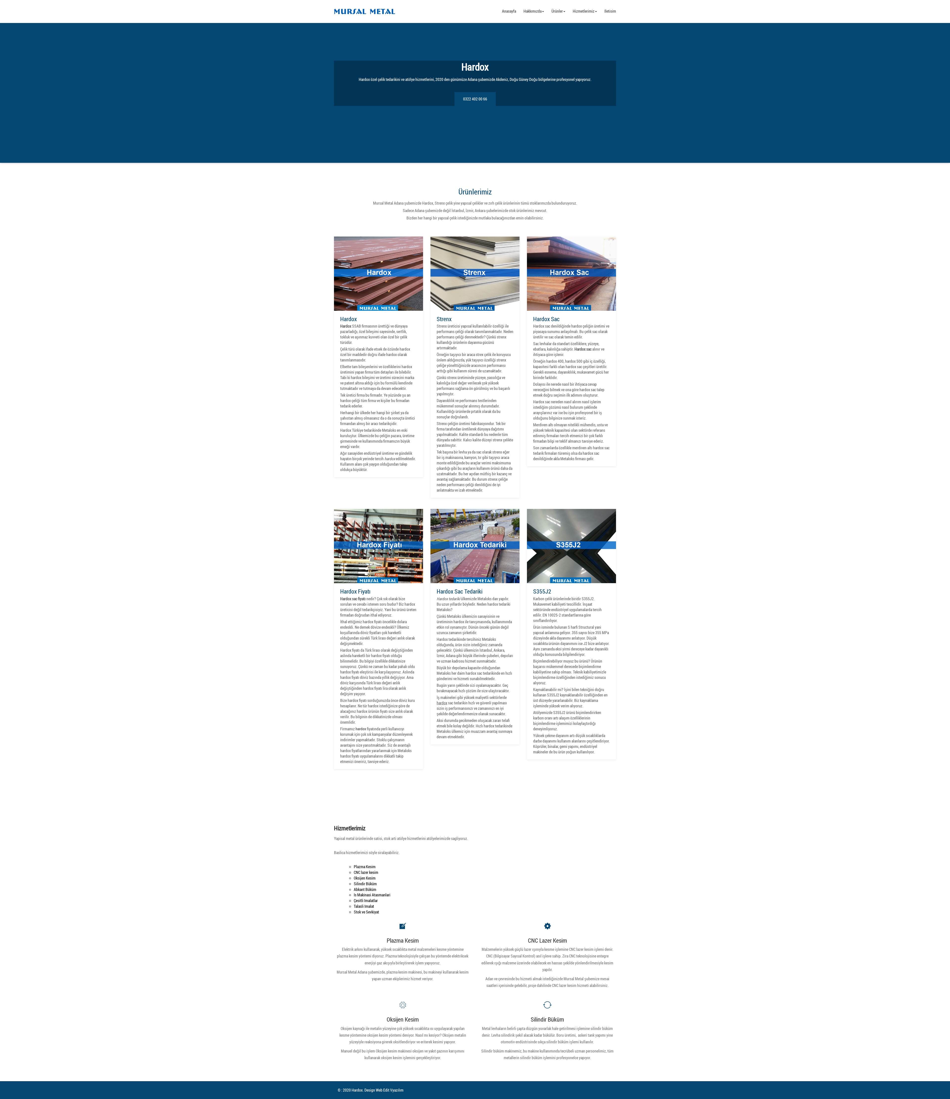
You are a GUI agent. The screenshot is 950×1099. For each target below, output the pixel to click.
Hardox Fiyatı (355, 591)
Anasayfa (509, 11)
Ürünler (557, 11)
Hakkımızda (532, 11)
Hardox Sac (546, 319)
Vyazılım (397, 1090)
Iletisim (610, 11)
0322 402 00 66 (475, 99)
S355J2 (542, 591)
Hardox (348, 319)
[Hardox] (364, 11)
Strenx (444, 319)
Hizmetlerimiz (583, 11)
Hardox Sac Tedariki (459, 591)
